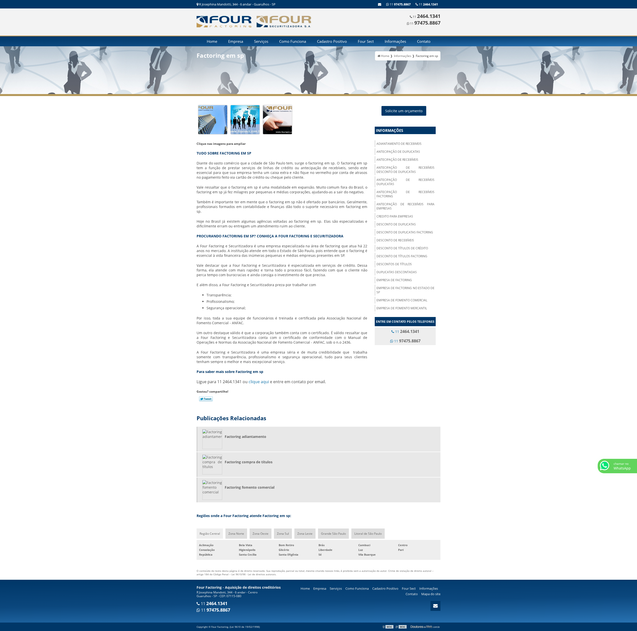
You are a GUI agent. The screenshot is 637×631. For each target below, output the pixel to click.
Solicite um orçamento (404, 110)
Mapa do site (430, 594)
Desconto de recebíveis (395, 240)
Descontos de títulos (394, 264)
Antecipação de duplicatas (398, 152)
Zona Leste (305, 533)
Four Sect (366, 41)
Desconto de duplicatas (396, 224)
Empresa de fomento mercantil (401, 308)
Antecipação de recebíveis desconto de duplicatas (405, 169)
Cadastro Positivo (332, 41)
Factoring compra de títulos (248, 462)
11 (428, 4)
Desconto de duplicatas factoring (404, 232)
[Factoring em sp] (213, 119)
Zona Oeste (260, 533)
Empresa (235, 41)
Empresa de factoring (394, 280)
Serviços (261, 41)
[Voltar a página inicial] (224, 21)
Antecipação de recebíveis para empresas (405, 206)
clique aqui (259, 381)
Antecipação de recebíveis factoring (405, 194)
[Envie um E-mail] (379, 4)
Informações (395, 41)
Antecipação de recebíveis (397, 160)
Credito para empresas (394, 216)
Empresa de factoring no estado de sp (405, 290)
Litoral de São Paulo (368, 533)
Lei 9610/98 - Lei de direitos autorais (253, 574)
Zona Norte (236, 533)
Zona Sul (283, 533)
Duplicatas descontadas (396, 272)
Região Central (210, 533)
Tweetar (206, 398)
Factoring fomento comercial (249, 487)
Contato (423, 41)
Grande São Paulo (333, 533)
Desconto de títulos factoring (401, 256)
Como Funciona (292, 41)
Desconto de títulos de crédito (402, 248)
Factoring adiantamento (245, 436)
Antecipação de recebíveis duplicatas (405, 182)
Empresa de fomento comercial (401, 300)
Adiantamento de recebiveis (399, 144)
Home (212, 41)
